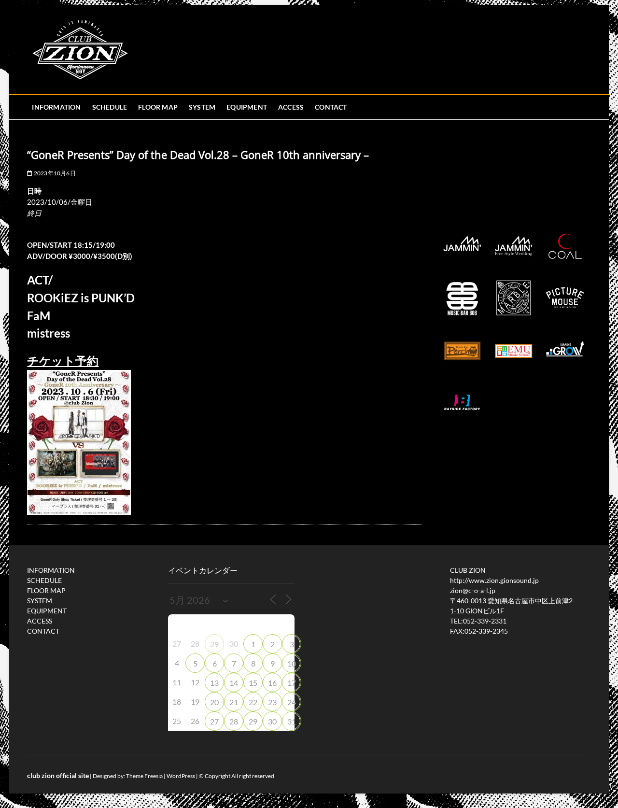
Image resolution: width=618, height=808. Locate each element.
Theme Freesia (144, 776)
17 (291, 682)
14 (233, 682)
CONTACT (331, 107)
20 (214, 702)
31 (291, 721)
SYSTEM (202, 107)
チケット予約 (62, 361)
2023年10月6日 (54, 173)
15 (253, 682)
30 (272, 721)
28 (233, 721)
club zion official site (58, 775)
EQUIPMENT (246, 107)
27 (214, 721)
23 (272, 702)
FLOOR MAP (158, 107)
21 (233, 702)
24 (291, 702)
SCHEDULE (109, 107)
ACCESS (291, 107)
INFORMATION (56, 107)
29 (214, 644)
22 (253, 702)
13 (214, 682)
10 (291, 663)
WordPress (181, 776)
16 (272, 682)
